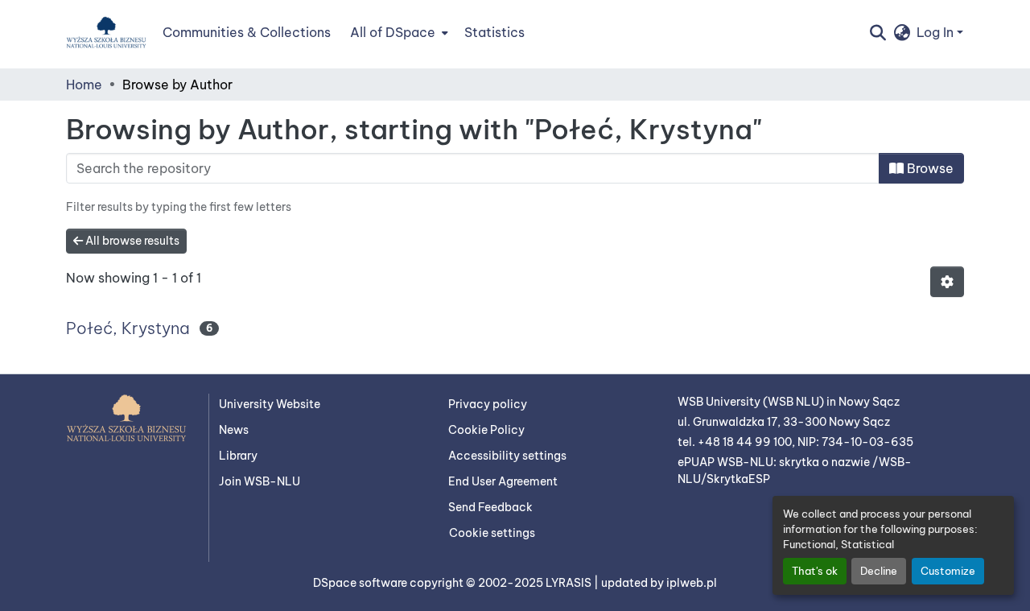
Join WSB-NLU (259, 481)
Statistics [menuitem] (494, 32)
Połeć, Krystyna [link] (128, 328)
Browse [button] (929, 168)
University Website (269, 404)
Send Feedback (490, 507)
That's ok (815, 570)
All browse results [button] (131, 240)
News (234, 430)
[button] (106, 32)
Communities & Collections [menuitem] (247, 32)
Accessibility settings (507, 455)
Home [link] (84, 84)
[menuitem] (397, 32)
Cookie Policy (486, 430)
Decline (878, 570)
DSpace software (361, 583)
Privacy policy (487, 404)
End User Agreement (503, 481)
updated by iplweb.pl (659, 583)
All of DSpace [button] (392, 32)
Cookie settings (492, 533)
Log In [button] (937, 32)
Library (238, 455)
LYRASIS (570, 583)
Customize (948, 570)
